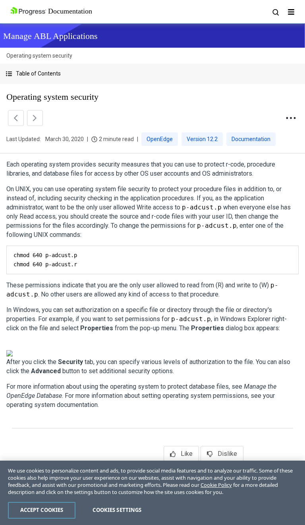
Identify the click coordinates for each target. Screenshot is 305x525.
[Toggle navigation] (291, 12)
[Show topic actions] (291, 118)
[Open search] (275, 12)
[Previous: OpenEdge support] (16, 118)
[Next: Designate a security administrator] (35, 118)
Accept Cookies (42, 509)
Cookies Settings (117, 509)
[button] (152, 74)
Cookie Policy (216, 484)
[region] (152, 493)
